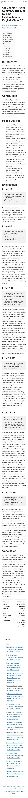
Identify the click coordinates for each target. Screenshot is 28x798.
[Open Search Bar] (23, 2)
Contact (6, 789)
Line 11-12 (7, 50)
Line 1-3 (6, 44)
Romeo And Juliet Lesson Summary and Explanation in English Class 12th (15, 649)
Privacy (12, 789)
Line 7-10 (7, 48)
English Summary (14, 791)
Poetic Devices (8, 39)
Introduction (7, 35)
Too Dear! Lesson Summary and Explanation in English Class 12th (15, 657)
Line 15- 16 (8, 54)
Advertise (9, 786)
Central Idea (8, 37)
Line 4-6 (6, 46)
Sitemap (22, 789)
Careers (23, 786)
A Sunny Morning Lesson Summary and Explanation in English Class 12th (15, 688)
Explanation (7, 41)
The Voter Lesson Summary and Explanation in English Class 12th (15, 756)
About (4, 786)
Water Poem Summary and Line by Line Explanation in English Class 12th (15, 774)
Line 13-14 (7, 52)
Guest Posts (16, 786)
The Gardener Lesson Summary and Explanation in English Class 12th (15, 706)
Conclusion (8, 57)
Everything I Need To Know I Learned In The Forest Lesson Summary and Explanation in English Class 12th (15, 678)
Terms (16, 789)
